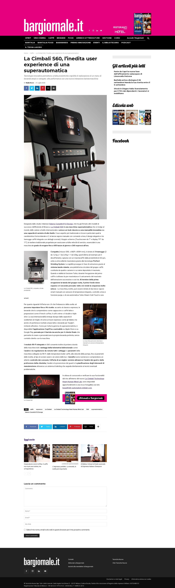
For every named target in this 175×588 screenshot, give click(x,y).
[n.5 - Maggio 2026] (145, 118)
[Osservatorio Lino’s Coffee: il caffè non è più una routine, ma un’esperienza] (37, 453)
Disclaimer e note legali (114, 579)
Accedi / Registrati (135, 38)
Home (26, 53)
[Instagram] (93, 30)
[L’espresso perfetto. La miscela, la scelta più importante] (65, 453)
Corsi (117, 38)
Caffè (51, 38)
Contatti (71, 559)
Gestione (107, 38)
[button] (148, 39)
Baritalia (30, 43)
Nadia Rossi (30, 83)
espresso (39, 409)
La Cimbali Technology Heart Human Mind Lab (69, 409)
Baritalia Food (45, 43)
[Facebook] (89, 30)
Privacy (126, 579)
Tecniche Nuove (117, 559)
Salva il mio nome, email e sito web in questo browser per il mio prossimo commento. (58, 530)
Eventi (96, 43)
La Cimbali (48, 409)
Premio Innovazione (81, 43)
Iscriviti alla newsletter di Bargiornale (80, 566)
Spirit (28, 38)
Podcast (126, 43)
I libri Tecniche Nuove (119, 563)
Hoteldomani (120, 32)
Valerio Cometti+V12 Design (34, 412)
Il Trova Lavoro (33, 47)
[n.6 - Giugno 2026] (132, 118)
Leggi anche (29, 439)
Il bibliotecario (110, 43)
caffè (31, 409)
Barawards (62, 43)
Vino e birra (40, 38)
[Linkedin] (97, 30)
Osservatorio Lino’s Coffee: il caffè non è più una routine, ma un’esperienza (36, 466)
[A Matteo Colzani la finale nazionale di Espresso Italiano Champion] (94, 453)
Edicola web (122, 105)
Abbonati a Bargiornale (91, 398)
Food (71, 38)
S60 (87, 409)
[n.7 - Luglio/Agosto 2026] (142, 24)
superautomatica (96, 409)
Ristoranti (120, 27)
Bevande (61, 38)
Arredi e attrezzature (88, 38)
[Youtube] (101, 30)
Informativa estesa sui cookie (141, 579)
